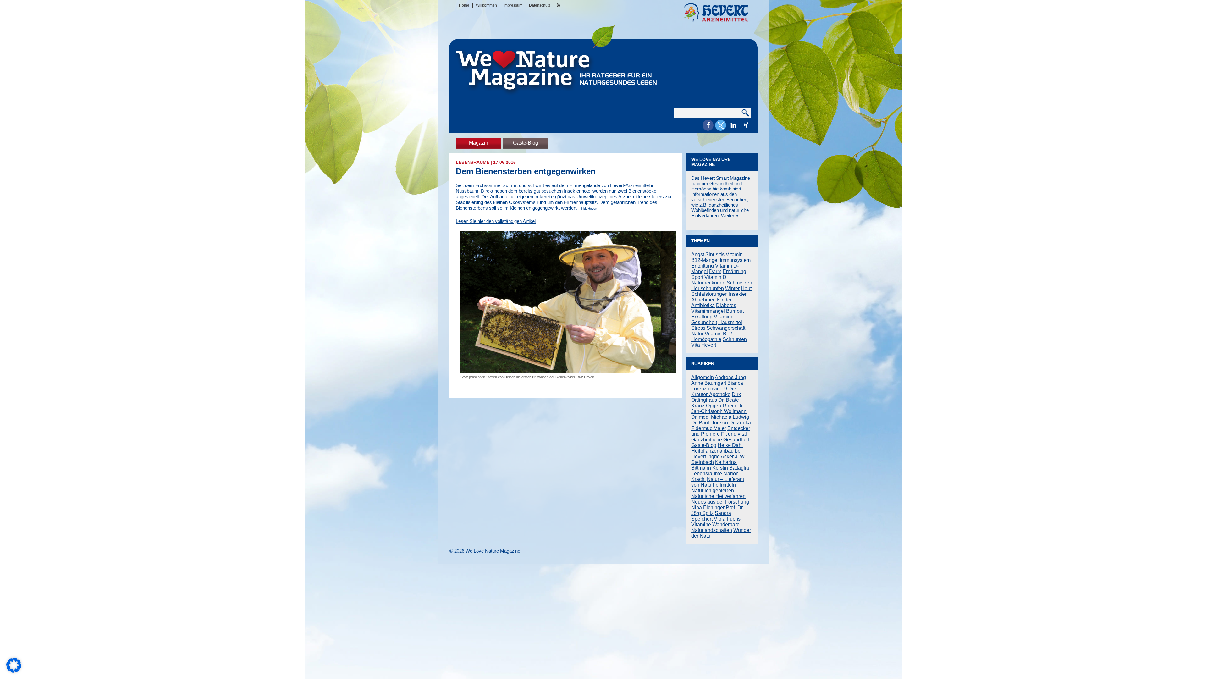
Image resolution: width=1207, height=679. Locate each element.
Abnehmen (703, 299)
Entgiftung (702, 265)
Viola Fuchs (727, 519)
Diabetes (726, 305)
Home (464, 5)
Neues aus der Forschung (720, 502)
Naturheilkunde (708, 282)
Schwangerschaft (726, 328)
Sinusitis (715, 254)
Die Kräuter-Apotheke (713, 391)
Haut (746, 288)
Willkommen (486, 5)
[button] (708, 125)
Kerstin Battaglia (730, 468)
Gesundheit (704, 322)
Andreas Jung (730, 377)
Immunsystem (735, 260)
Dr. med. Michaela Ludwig (720, 417)
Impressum (513, 5)
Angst (697, 254)
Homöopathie (706, 339)
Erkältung (702, 316)
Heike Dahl (730, 445)
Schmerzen (739, 282)
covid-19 (717, 388)
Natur (697, 333)
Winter (732, 288)
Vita (695, 345)
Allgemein (702, 377)
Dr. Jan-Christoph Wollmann (719, 408)
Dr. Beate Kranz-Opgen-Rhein (715, 402)
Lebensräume (472, 162)
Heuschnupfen (707, 288)
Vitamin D (715, 277)
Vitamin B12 (718, 333)
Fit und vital (734, 434)
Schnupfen (735, 339)
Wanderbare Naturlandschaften (715, 527)
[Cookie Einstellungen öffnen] (13, 671)
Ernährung (734, 271)
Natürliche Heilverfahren (718, 496)
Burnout (735, 311)
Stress (698, 328)
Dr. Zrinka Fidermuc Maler (721, 425)
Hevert (708, 345)
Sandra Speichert (711, 516)
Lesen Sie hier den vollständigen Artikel (496, 221)
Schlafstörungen (709, 294)
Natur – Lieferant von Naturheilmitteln (717, 482)
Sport (697, 277)
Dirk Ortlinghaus (716, 397)
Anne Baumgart (708, 383)
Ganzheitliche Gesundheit (720, 439)
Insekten (738, 294)
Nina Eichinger (708, 507)
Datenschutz (539, 5)
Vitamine (724, 316)
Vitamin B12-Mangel (717, 257)
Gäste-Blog (525, 143)
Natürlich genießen (712, 490)
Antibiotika (703, 305)
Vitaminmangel (708, 311)
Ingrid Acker (720, 456)
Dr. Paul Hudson (709, 422)
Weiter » (729, 215)
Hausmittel (730, 322)
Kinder (724, 299)
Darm (715, 271)
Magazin (478, 143)
